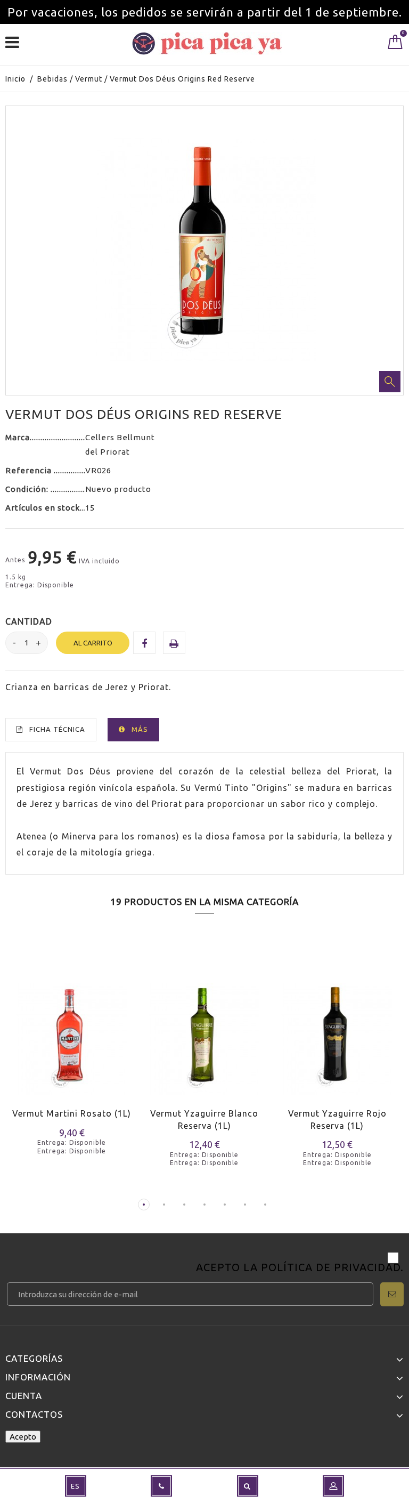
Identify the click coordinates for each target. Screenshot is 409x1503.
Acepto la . (300, 1268)
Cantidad (28, 621)
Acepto (23, 1436)
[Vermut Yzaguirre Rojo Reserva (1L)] (337, 1032)
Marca (17, 437)
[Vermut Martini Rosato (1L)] (72, 1032)
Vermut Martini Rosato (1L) (71, 1113)
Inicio (15, 79)
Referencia (29, 470)
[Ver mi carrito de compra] (395, 44)
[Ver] (57, 1049)
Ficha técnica (57, 729)
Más (140, 729)
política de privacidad (330, 1267)
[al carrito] (20, 1049)
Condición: (28, 489)
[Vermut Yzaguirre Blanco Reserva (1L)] (204, 1032)
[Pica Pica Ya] (207, 43)
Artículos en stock (42, 507)
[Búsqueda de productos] (247, 1486)
